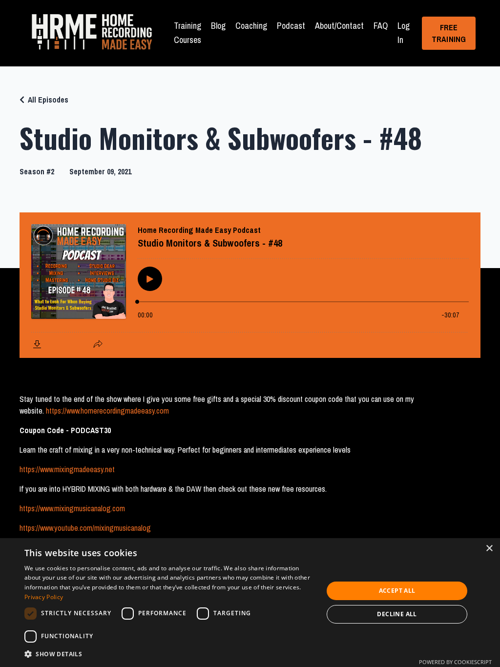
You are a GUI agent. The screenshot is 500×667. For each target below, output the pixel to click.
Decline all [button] (397, 614)
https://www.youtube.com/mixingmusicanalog (85, 527)
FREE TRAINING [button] (449, 33)
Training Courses (187, 33)
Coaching (251, 26)
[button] (169, 654)
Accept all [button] (397, 590)
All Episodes (48, 99)
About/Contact (339, 26)
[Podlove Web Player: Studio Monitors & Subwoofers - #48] (250, 285)
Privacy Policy (43, 597)
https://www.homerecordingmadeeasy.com (107, 410)
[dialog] (250, 602)
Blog (218, 26)
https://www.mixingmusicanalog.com (72, 508)
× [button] (489, 548)
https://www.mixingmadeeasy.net (67, 469)
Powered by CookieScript (455, 662)
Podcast (291, 26)
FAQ (381, 26)
